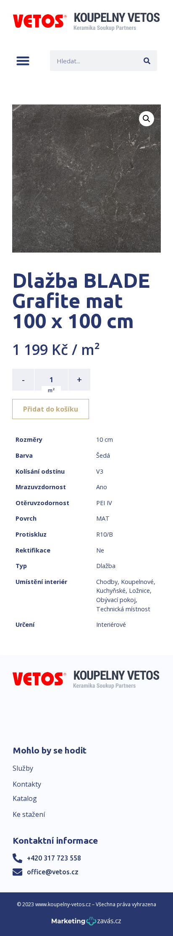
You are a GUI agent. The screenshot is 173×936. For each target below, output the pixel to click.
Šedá (103, 455)
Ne (100, 550)
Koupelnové (137, 582)
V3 (99, 471)
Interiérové (111, 624)
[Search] (146, 60)
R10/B (104, 534)
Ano (101, 487)
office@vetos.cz (53, 872)
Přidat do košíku (50, 409)
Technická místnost (123, 609)
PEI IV (104, 503)
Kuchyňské (111, 590)
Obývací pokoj (116, 600)
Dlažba (105, 566)
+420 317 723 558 (54, 858)
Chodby (107, 582)
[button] (23, 61)
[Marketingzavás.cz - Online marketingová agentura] (86, 923)
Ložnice (139, 590)
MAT (103, 518)
